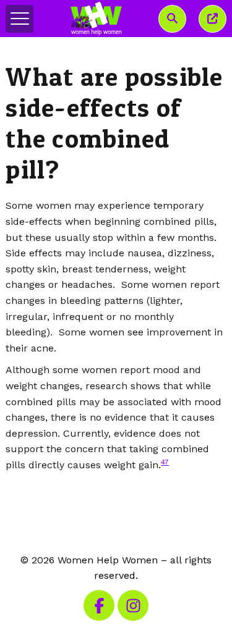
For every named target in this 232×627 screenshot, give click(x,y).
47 (165, 462)
